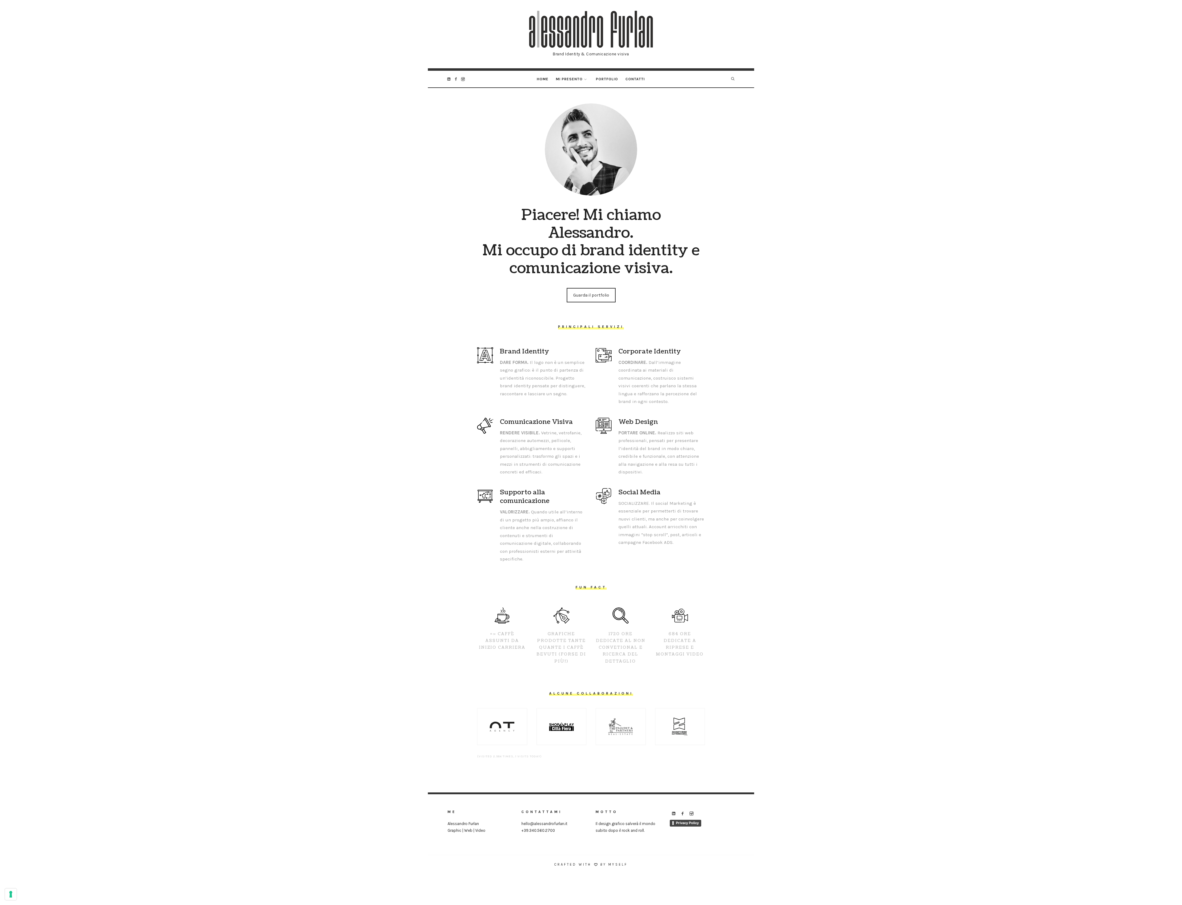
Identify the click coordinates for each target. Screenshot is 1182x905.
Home (543, 79)
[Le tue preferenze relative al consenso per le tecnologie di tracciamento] (11, 894)
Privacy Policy (687, 823)
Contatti (635, 79)
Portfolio (607, 79)
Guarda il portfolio (591, 295)
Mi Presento (569, 79)
